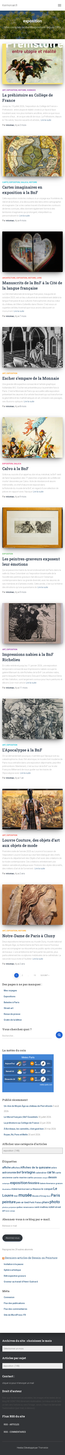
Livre (39, 278)
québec (19, 1207)
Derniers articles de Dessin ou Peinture (31, 1258)
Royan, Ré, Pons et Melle (16, 1134)
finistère (33, 1183)
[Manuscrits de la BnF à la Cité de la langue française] (32, 251)
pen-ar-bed (22, 1202)
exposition (12, 90)
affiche (6, 1167)
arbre (54, 1167)
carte (51, 1172)
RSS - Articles (11, 1424)
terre (8, 1211)
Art (4, 90)
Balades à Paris (11, 1002)
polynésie (12, 1207)
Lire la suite (46, 120)
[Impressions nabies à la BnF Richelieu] (32, 623)
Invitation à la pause (13, 1264)
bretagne (28, 1172)
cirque (45, 1178)
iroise (14, 1189)
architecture (9, 278)
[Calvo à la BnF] (32, 437)
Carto (5, 182)
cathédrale (37, 1178)
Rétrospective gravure (15, 1276)
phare (45, 1202)
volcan (12, 1211)
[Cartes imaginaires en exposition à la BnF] (32, 156)
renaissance (28, 1207)
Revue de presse (12, 1014)
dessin (52, 1177)
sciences (31, 90)
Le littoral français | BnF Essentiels (21, 1117)
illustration (6, 1189)
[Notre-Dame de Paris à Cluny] (32, 904)
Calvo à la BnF (15, 468)
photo (54, 1202)
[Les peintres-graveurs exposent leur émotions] (32, 527)
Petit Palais (35, 1202)
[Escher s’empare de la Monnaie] (32, 347)
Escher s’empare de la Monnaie (30, 378)
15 (35, 975)
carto (30, 1177)
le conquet (47, 1189)
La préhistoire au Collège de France (21, 1123)
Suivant (44, 975)
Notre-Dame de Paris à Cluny (28, 935)
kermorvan (23, 1189)
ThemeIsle (43, 1448)
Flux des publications (14, 1303)
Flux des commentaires (15, 1309)
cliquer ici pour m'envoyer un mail (18, 1383)
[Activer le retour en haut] (59, 1449)
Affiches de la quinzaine (35, 1167)
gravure (59, 1183)
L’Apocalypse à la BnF (22, 750)
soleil (51, 1207)
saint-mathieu (41, 1207)
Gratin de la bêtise (13, 1020)
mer (16, 1196)
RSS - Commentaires (15, 1432)
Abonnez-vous (13, 1238)
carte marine (20, 1177)
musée (25, 1195)
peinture (9, 1202)
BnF (19, 1172)
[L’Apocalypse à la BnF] (32, 719)
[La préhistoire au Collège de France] (32, 64)
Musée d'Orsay (39, 1196)
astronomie (9, 1172)
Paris (55, 1195)
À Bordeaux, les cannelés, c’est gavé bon (24, 1129)
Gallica (24, 182)
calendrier (41, 1172)
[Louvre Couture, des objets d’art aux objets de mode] (32, 809)
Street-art (8, 1008)
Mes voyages (10, 990)
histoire (22, 90)
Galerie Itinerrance (47, 1183)
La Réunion (35, 1189)
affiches (15, 1167)
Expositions (9, 996)
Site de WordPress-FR (15, 1315)
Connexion (9, 1297)
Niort (48, 1196)
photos (5, 1207)
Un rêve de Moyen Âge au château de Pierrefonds (28, 1106)
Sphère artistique (12, 1270)
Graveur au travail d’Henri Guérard (21, 1281)
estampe (6, 1183)
